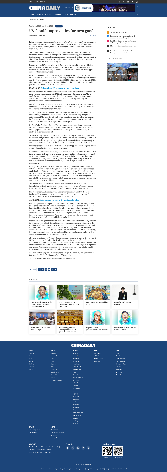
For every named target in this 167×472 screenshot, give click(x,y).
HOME (33, 15)
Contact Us (32, 450)
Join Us (49, 450)
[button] (110, 78)
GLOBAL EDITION (40, 2)
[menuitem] (67, 8)
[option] (122, 72)
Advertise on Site (54, 447)
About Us (31, 447)
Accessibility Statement (36, 452)
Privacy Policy (48, 452)
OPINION (32, 19)
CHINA (30, 2)
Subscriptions (41, 450)
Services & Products (41, 447)
